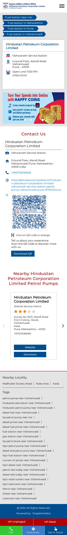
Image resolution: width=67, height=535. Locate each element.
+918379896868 (21, 172)
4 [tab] (42, 119)
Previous (5, 326)
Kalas (56, 383)
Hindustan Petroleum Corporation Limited (32, 299)
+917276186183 (22, 333)
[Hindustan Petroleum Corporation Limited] (24, 8)
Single (41, 513)
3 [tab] (36, 119)
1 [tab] (25, 119)
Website (30, 347)
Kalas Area (42, 383)
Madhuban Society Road (17, 383)
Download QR (23, 253)
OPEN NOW (19, 75)
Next (62, 326)
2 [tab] (30, 119)
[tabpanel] (33, 108)
